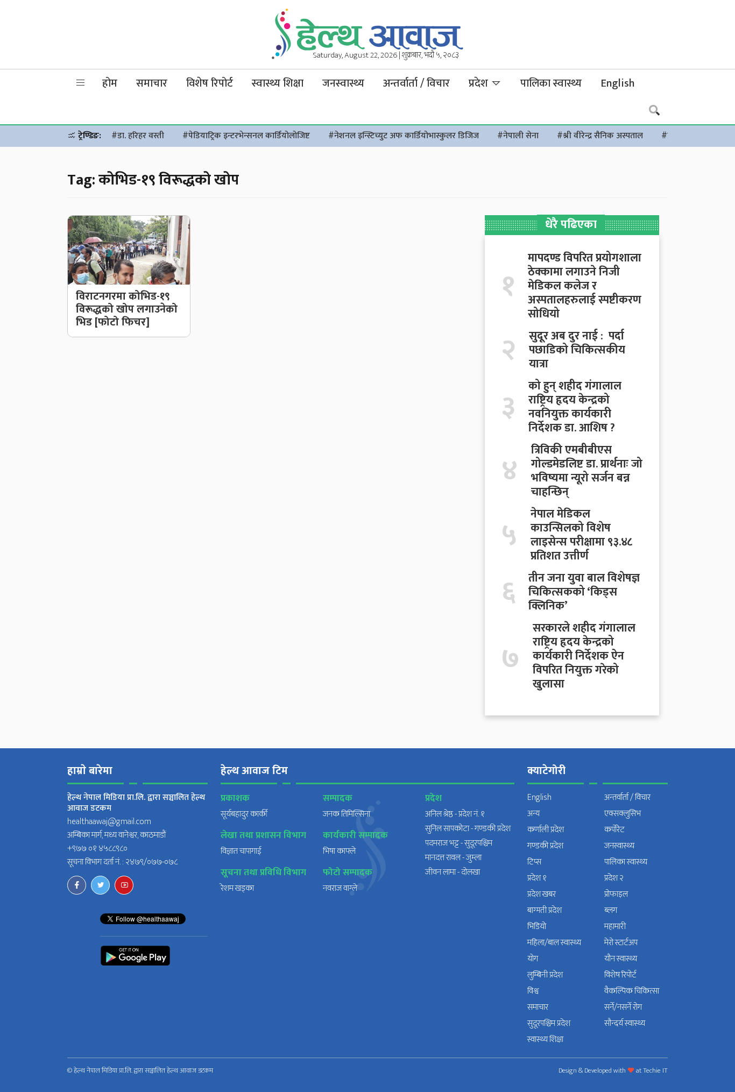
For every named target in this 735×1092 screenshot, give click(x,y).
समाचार (151, 83)
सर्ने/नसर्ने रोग (623, 1007)
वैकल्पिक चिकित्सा (631, 991)
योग (532, 959)
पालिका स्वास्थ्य (551, 83)
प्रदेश (480, 83)
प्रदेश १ (537, 878)
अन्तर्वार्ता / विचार (416, 83)
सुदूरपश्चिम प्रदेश (548, 1023)
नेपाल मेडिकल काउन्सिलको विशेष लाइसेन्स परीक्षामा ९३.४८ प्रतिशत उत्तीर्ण (581, 535)
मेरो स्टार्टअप (621, 942)
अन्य (533, 813)
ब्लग (610, 910)
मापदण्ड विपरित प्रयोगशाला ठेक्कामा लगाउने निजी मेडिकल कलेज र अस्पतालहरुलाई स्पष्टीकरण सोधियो (584, 286)
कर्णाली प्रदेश (545, 829)
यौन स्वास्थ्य (620, 959)
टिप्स (534, 862)
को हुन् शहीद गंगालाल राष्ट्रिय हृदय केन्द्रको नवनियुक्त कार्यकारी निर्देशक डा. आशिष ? (574, 407)
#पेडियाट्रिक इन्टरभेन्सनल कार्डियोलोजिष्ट (246, 136)
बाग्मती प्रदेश (544, 910)
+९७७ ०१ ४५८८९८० (97, 848)
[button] (80, 83)
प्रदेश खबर (541, 894)
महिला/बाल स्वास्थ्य (554, 942)
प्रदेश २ (614, 878)
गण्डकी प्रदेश (545, 846)
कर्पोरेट (614, 829)
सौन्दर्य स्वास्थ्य (624, 1023)
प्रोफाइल (616, 894)
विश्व (533, 991)
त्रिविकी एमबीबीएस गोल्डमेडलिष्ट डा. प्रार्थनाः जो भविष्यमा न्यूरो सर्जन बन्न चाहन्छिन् (586, 471)
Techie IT (655, 1070)
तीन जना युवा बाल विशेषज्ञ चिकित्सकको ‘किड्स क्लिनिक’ (584, 592)
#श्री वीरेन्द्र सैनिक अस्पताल (600, 136)
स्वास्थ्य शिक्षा (277, 83)
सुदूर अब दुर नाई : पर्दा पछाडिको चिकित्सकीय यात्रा (577, 350)
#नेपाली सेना (518, 136)
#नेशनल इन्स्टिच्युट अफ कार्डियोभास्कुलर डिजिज (403, 136)
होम (109, 83)
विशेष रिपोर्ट (209, 83)
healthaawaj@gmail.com (109, 821)
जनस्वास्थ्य (343, 83)
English (617, 83)
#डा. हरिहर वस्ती (137, 136)
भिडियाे (536, 926)
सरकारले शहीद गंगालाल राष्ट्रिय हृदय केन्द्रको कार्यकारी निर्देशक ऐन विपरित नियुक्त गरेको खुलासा (584, 656)
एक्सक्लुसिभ (622, 813)
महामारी (615, 926)
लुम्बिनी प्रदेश (545, 975)
